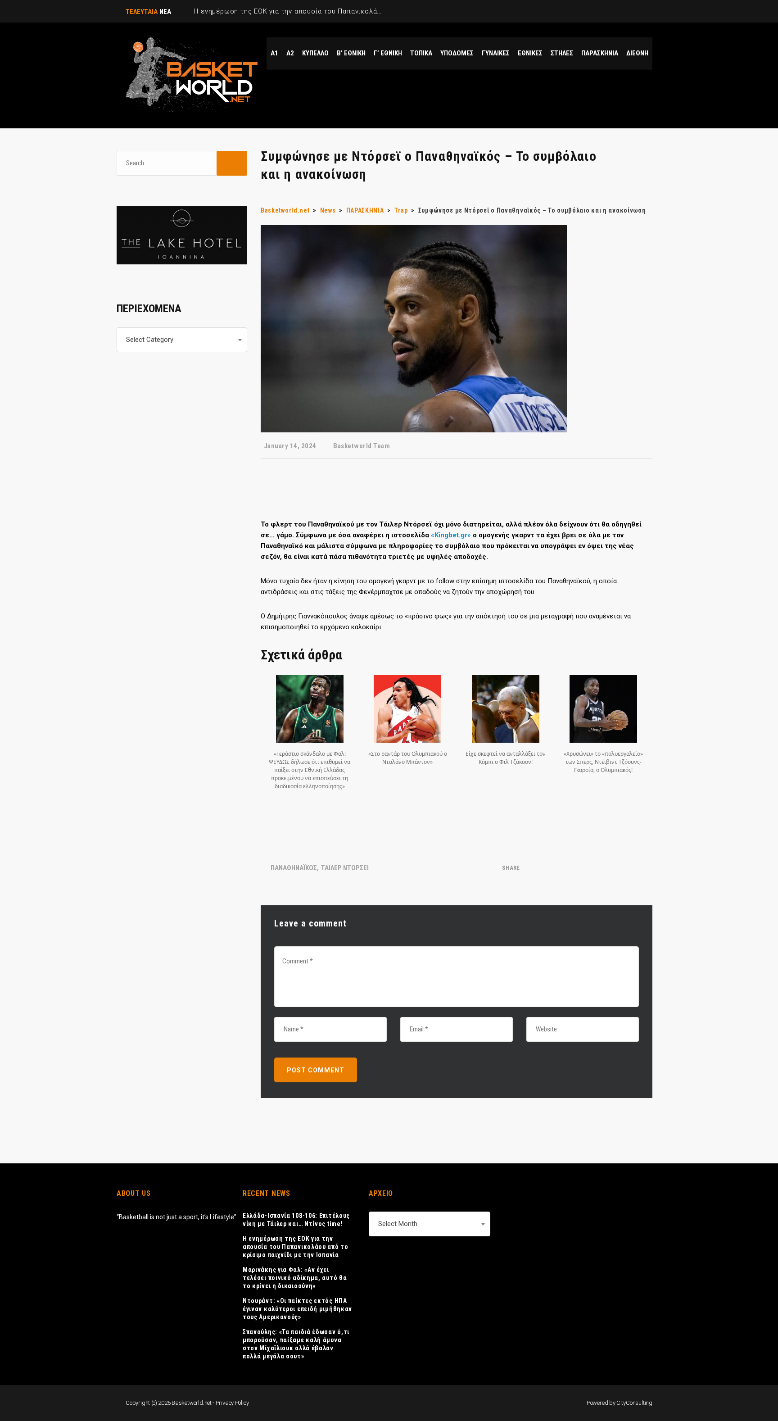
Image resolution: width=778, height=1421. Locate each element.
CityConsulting (634, 1402)
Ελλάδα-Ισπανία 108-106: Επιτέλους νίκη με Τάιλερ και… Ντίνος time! (296, 1219)
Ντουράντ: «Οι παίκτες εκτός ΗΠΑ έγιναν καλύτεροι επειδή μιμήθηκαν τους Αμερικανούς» (297, 1309)
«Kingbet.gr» (451, 535)
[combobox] (182, 339)
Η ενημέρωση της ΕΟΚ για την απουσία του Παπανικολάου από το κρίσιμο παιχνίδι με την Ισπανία (295, 1246)
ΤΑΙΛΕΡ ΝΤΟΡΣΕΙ (345, 868)
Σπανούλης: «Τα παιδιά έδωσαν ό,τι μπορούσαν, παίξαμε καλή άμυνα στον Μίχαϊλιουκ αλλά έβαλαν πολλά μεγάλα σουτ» (296, 1344)
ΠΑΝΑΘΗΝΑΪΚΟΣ (294, 868)
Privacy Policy (232, 1402)
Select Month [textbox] (397, 1224)
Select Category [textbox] (149, 340)
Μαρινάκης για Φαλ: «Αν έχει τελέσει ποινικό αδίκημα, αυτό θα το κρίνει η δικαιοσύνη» (295, 1277)
